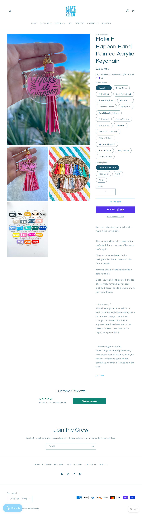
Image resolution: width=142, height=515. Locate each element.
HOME (37, 464)
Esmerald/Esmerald (108, 131)
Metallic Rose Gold (107, 167)
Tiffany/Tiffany (107, 138)
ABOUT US (102, 464)
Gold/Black (104, 94)
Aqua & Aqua (105, 150)
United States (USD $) (18, 499)
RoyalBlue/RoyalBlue (109, 113)
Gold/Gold (104, 119)
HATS (69, 464)
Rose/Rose (104, 88)
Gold (117, 174)
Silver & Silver (105, 156)
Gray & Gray (123, 150)
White (101, 180)
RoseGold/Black (123, 94)
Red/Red (120, 125)
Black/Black (121, 88)
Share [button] (101, 375)
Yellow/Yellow (122, 119)
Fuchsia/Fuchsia (106, 106)
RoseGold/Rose (106, 100)
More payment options (115, 216)
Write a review (89, 400)
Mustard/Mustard (107, 144)
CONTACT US (90, 464)
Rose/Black (125, 100)
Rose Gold (103, 174)
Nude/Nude (104, 125)
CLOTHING (47, 464)
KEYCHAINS (59, 464)
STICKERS (78, 464)
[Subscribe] (93, 446)
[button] (10, 11)
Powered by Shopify (31, 509)
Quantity (99, 186)
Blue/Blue (125, 106)
